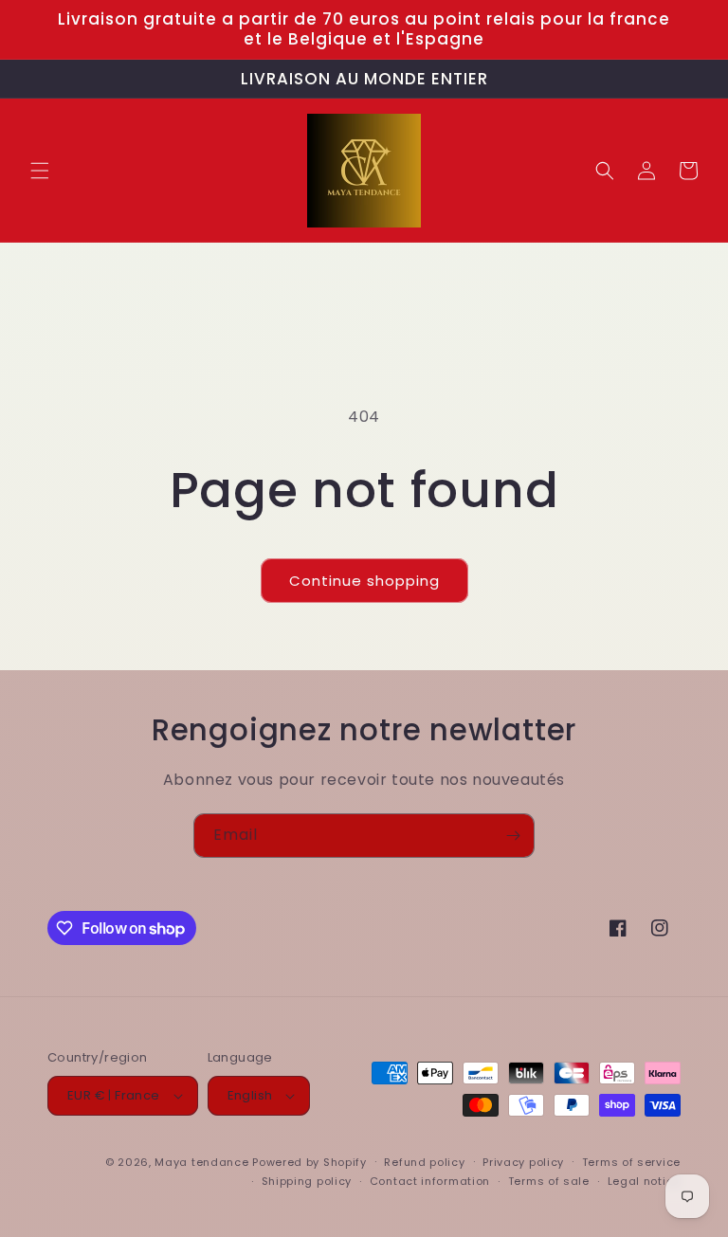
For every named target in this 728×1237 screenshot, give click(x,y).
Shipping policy (307, 1181)
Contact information (430, 1181)
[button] (40, 170)
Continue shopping (364, 581)
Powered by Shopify (309, 1162)
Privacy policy (523, 1162)
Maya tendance (203, 1162)
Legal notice (644, 1181)
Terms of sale (549, 1181)
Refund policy (424, 1162)
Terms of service (631, 1162)
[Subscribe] (513, 835)
